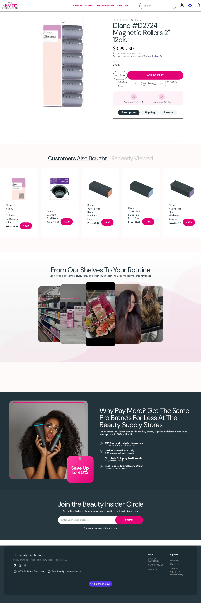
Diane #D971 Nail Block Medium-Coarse (175, 212)
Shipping (117, 53)
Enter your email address (75, 520)
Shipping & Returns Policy (176, 573)
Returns (168, 112)
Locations (175, 560)
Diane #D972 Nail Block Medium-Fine (93, 212)
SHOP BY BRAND (155, 565)
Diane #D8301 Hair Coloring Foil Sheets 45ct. (12, 214)
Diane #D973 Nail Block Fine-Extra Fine (134, 213)
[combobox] (157, 6)
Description (129, 112)
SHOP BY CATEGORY (153, 560)
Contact (174, 569)
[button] (83, 5)
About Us (152, 570)
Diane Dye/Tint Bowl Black (52, 215)
